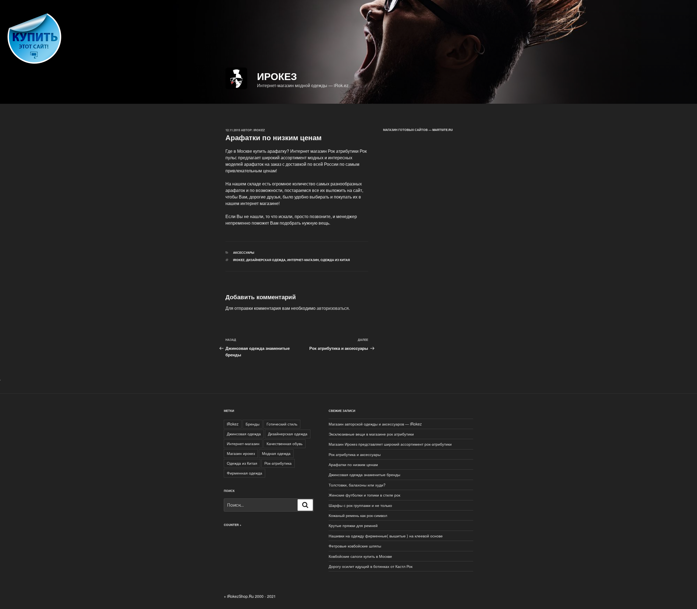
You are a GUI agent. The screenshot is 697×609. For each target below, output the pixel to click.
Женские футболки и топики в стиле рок (364, 495)
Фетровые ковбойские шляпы (355, 546)
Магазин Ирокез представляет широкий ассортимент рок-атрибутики (390, 444)
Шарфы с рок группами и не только (360, 505)
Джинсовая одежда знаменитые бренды (364, 474)
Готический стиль (282, 424)
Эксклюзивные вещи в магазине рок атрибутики (371, 434)
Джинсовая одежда (244, 433)
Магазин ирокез (241, 453)
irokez (259, 130)
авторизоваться (333, 308)
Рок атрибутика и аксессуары (355, 454)
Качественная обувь (284, 443)
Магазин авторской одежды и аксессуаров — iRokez (375, 424)
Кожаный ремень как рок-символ (358, 515)
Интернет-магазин (303, 260)
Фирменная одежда (244, 473)
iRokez (238, 260)
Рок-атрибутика (278, 463)
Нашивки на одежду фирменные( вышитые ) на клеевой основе (386, 535)
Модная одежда (276, 453)
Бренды (252, 424)
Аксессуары (243, 252)
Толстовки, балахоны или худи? (357, 485)
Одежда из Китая (335, 260)
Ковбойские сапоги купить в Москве (360, 556)
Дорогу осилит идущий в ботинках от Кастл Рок (370, 566)
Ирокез (277, 76)
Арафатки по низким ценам (353, 464)
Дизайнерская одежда (266, 260)
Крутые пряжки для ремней (353, 525)
